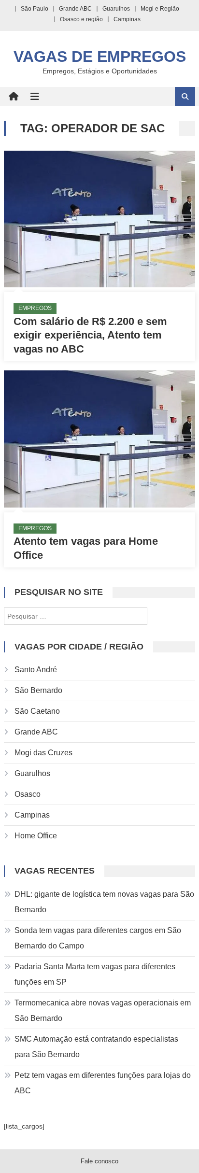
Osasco (27, 794)
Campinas (127, 19)
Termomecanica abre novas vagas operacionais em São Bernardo (102, 1010)
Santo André (35, 669)
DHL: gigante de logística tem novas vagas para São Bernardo (104, 902)
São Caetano (37, 711)
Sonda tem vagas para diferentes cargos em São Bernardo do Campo (97, 938)
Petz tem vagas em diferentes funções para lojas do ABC (102, 1083)
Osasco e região (81, 19)
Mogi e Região (160, 8)
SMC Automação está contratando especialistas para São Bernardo (96, 1047)
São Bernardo (38, 690)
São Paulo (34, 8)
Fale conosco (99, 1161)
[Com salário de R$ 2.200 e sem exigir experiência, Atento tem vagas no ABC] (99, 219)
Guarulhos (116, 8)
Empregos (35, 308)
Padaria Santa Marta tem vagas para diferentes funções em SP (94, 974)
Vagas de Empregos (100, 56)
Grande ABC (75, 8)
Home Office (35, 836)
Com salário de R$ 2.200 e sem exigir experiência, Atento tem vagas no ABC (90, 335)
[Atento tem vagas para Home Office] (99, 438)
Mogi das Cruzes (43, 753)
